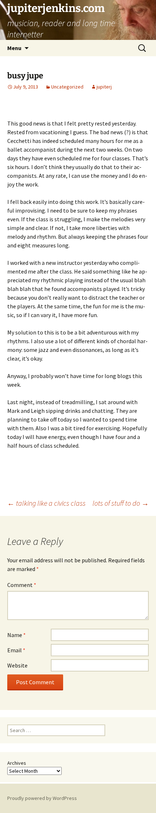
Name (16, 635)
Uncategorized (67, 86)
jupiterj (104, 86)
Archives (16, 763)
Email (16, 650)
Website (17, 665)
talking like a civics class (46, 503)
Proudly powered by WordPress (42, 798)
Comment (21, 584)
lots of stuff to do (121, 503)
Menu (14, 48)
